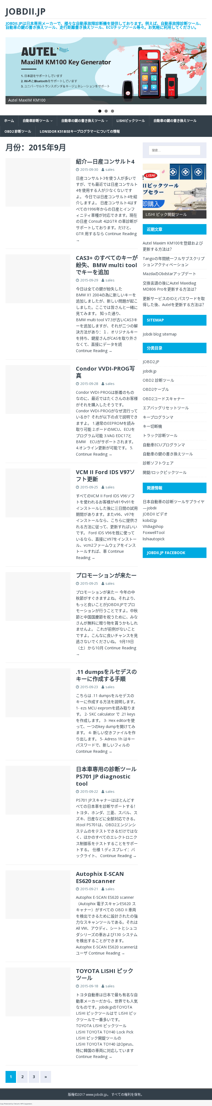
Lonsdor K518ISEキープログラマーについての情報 (80, 131)
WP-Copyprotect (26, 1104)
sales (110, 169)
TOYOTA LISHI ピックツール (104, 974)
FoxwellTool (154, 532)
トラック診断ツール (160, 435)
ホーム (9, 120)
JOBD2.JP (151, 361)
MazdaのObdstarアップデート (169, 273)
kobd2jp (150, 520)
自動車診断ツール (36, 120)
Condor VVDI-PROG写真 (105, 372)
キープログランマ (158, 417)
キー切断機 (152, 426)
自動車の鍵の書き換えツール (82, 120)
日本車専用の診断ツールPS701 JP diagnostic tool (106, 776)
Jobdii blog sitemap (160, 334)
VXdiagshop (153, 526)
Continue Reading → (94, 350)
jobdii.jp (150, 371)
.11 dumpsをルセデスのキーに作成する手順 (106, 675)
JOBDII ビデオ (155, 514)
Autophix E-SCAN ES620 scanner (100, 877)
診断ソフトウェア (158, 463)
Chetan (16, 1104)
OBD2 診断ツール (17, 131)
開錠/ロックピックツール (165, 472)
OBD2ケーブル (156, 389)
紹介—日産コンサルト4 (105, 161)
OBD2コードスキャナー (164, 398)
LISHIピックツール (130, 120)
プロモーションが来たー (106, 575)
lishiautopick (154, 538)
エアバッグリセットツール (166, 407)
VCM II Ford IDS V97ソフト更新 (105, 475)
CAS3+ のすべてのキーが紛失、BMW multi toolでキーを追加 (107, 265)
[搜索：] (174, 150)
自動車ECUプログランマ (164, 444)
